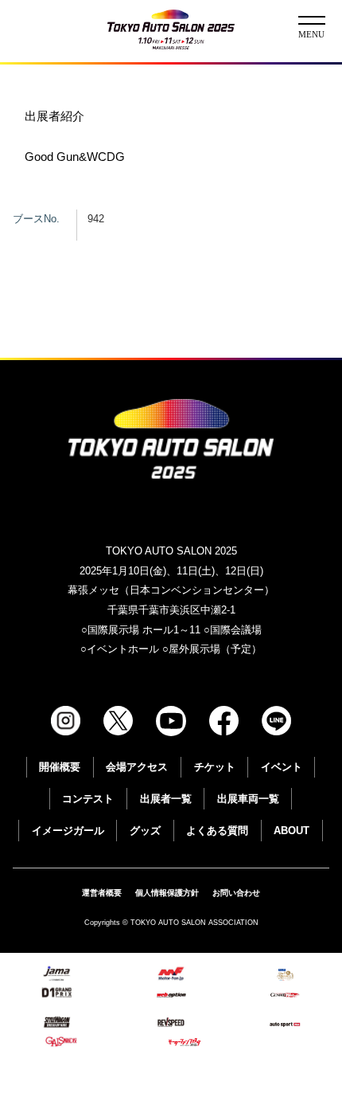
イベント (281, 767)
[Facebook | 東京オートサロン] (224, 720)
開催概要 (59, 767)
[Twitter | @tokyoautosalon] (118, 720)
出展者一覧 (166, 799)
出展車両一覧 (248, 799)
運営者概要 (102, 892)
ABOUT (291, 831)
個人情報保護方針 (167, 892)
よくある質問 (217, 831)
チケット (214, 767)
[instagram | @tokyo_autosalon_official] (65, 720)
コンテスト (88, 799)
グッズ (145, 831)
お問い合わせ (236, 892)
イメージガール (68, 831)
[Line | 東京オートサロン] (276, 720)
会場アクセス (137, 767)
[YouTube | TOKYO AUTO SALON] (170, 720)
